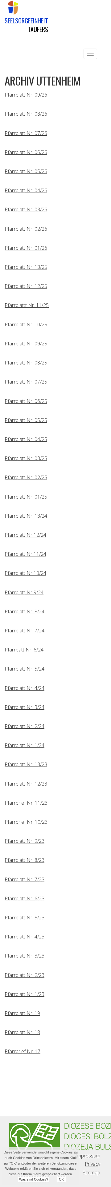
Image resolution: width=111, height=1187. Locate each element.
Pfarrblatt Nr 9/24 (24, 592)
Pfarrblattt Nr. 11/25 (27, 305)
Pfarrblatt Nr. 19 (22, 1013)
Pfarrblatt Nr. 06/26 (26, 152)
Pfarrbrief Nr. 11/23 (26, 802)
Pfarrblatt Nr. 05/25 (26, 420)
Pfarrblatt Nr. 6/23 (24, 898)
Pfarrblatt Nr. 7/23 (24, 879)
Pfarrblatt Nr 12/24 (25, 535)
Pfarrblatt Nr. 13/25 (26, 267)
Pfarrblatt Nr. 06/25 (26, 401)
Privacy (92, 1164)
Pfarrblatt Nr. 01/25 (26, 496)
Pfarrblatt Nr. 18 (22, 1032)
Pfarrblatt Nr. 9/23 (24, 841)
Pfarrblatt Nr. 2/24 (24, 726)
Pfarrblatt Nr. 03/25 (26, 458)
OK (61, 1179)
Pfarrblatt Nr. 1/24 (24, 745)
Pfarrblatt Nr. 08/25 (26, 362)
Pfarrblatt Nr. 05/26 (26, 171)
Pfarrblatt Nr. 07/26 (26, 133)
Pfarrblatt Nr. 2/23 (24, 975)
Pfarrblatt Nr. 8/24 (24, 611)
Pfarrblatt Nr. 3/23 (24, 955)
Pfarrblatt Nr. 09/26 (26, 94)
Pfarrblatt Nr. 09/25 (26, 343)
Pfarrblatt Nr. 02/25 (26, 477)
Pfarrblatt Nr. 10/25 (26, 324)
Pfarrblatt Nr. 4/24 (24, 688)
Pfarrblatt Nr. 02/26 (26, 228)
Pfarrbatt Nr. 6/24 (24, 649)
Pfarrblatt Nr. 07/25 (26, 381)
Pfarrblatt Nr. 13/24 (26, 515)
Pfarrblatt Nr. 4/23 (24, 936)
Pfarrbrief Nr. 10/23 (26, 822)
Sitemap (91, 1172)
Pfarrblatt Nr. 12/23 (26, 783)
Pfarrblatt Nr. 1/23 (24, 994)
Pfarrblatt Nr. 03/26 (26, 209)
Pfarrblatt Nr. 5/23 (24, 917)
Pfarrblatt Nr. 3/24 (24, 707)
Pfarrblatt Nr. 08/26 (26, 113)
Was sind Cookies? (33, 1179)
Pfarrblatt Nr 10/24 (25, 573)
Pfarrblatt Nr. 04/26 (26, 190)
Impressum (88, 1155)
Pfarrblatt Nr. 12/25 (26, 286)
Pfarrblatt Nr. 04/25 (26, 439)
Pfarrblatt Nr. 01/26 (26, 248)
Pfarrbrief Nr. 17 (22, 1051)
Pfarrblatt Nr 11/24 (25, 554)
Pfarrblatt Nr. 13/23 (26, 764)
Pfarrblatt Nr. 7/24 (24, 630)
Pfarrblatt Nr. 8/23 (24, 860)
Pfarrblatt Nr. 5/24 (24, 668)
